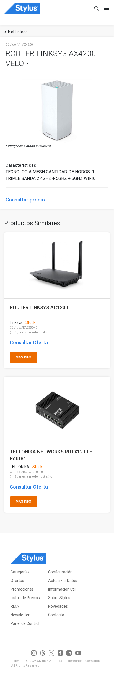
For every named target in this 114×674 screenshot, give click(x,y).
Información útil (62, 589)
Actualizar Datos (62, 580)
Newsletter (20, 615)
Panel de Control (25, 623)
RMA (15, 606)
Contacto (56, 615)
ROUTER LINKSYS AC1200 (39, 307)
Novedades (58, 606)
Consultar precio (25, 199)
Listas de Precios (25, 598)
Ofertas (17, 580)
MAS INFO (23, 357)
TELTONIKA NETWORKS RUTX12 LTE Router (51, 455)
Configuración (60, 572)
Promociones (22, 589)
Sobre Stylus (59, 598)
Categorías (20, 572)
